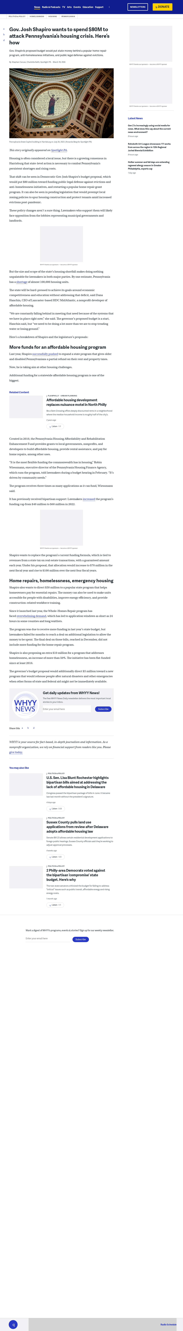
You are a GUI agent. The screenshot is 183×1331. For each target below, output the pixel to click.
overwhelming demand (31, 616)
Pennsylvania (68, 16)
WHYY (16, 7)
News (37, 7)
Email (34, 728)
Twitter (28, 728)
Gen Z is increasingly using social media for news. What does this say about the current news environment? (149, 129)
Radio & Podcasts (51, 7)
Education (88, 7)
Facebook (22, 728)
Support (99, 7)
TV (63, 7)
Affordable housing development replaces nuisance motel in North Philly (76, 402)
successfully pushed (45, 354)
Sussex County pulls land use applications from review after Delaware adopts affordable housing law (77, 827)
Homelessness (37, 16)
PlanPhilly (53, 395)
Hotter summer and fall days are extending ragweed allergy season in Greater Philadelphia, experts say (148, 165)
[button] (13, 1324)
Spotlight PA (59, 150)
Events (77, 7)
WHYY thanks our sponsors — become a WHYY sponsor (59, 264)
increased (89, 499)
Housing (52, 16)
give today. (16, 752)
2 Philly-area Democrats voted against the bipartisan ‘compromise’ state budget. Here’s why (75, 875)
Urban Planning (69, 395)
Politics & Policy (17, 16)
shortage (21, 282)
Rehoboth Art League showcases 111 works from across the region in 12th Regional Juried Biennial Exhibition (149, 147)
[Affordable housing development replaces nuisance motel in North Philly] (26, 409)
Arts (69, 7)
